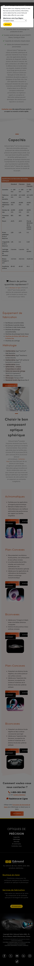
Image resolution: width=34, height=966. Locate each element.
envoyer (7, 24)
